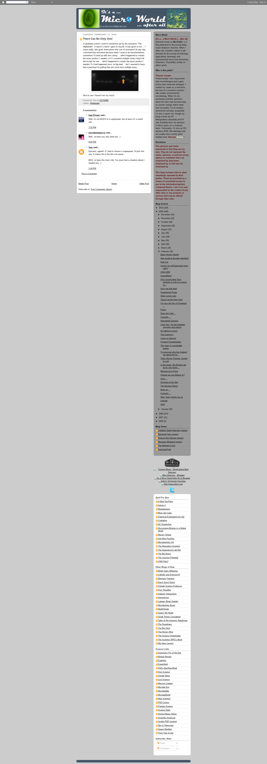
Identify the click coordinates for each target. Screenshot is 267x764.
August (164, 229)
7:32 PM (92, 127)
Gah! (163, 404)
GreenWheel (166, 276)
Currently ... (166, 317)
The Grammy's (167, 335)
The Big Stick (164, 628)
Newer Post (83, 184)
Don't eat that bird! (169, 289)
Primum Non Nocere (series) (170, 438)
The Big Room (164, 554)
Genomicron (163, 598)
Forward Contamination (171, 342)
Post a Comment (89, 174)
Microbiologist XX (166, 542)
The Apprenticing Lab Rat (169, 550)
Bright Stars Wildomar (168, 571)
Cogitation (162, 520)
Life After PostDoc (166, 539)
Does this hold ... (168, 313)
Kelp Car (164, 262)
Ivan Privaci (94, 115)
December (166, 215)
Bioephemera (164, 509)
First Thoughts (164, 590)
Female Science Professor (170, 586)
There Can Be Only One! (98, 38)
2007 (161, 417)
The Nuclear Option (169, 386)
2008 (161, 414)
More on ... (165, 390)
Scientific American (166, 718)
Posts (162, 743)
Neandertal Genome (169, 321)
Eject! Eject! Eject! (166, 582)
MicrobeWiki (163, 691)
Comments (164, 748)
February (165, 251)
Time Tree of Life (165, 733)
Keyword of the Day (169, 382)
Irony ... (164, 379)
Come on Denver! (168, 338)
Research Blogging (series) (170, 442)
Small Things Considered (169, 617)
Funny (163, 310)
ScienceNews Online (167, 714)
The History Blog (165, 632)
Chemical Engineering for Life (171, 517)
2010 (161, 208)
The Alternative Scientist (169, 546)
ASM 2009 (165, 272)
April (163, 244)
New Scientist (164, 699)
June (163, 237)
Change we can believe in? (172, 375)
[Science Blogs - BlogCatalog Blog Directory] (172, 472)
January (165, 409)
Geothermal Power (169, 292)
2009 (161, 211)
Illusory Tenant (164, 535)
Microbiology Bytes (166, 605)
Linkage (164, 401)
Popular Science (165, 706)
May (163, 240)
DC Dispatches (165, 524)
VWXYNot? (163, 562)
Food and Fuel (164, 449)
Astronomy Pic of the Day (169, 653)
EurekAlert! (163, 664)
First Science (164, 672)
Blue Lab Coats (165, 513)
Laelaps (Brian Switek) (168, 601)
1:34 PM (92, 168)
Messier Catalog (165, 683)
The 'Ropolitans (165, 624)
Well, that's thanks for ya (172, 397)
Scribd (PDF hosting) (167, 722)
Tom (91, 147)
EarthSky (162, 661)
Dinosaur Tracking (166, 579)
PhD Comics (163, 702)
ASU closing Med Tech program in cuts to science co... (174, 282)
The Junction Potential (168, 558)
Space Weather (165, 729)
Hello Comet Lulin (168, 296)
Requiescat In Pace (169, 371)
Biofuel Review (164, 657)
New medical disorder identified (174, 258)
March (164, 248)
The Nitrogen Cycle (166, 446)
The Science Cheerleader (169, 636)
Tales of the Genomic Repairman (172, 620)
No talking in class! (169, 331)
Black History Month (170, 255)
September (166, 226)
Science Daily (164, 710)
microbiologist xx (97, 133)
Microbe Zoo (163, 687)
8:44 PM (92, 142)
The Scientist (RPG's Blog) (170, 640)
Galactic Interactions (167, 594)
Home (114, 184)
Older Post (144, 184)
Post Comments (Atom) (101, 189)
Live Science (164, 680)
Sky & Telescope (165, 725)
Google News (164, 676)
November (166, 218)
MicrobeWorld (164, 695)
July (163, 233)
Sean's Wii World (165, 613)
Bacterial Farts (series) (168, 434)
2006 (161, 421)
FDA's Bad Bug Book (167, 668)
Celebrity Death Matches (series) (172, 430)
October (165, 222)
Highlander (95, 103)
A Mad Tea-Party (165, 501)
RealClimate (163, 609)
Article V (162, 505)
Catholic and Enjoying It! (169, 575)
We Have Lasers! (166, 643)
